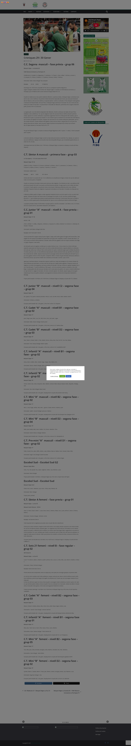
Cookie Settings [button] (54, 376)
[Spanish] (8, 2)
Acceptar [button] (62, 376)
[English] (4, 2)
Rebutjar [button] (68, 376)
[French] (6, 2)
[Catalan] (2, 2)
